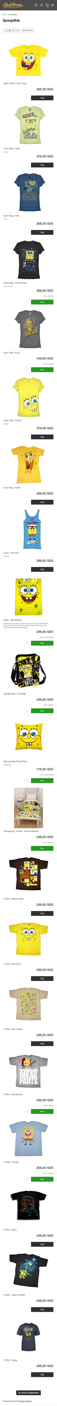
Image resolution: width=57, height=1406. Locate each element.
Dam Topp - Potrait (12, 420)
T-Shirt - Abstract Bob (13, 899)
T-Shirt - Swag (10, 1360)
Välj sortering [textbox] (27, 30)
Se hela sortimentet (28, 1393)
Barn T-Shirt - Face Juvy (15, 83)
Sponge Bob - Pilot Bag (15, 694)
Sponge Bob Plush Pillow (16, 761)
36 (12, 30)
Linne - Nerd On (11, 553)
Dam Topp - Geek (12, 148)
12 (7, 30)
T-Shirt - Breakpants (13, 1094)
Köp (42, 302)
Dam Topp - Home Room (15, 283)
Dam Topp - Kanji (12, 353)
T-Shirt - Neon (10, 1230)
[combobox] (28, 30)
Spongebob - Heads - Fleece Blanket (21, 831)
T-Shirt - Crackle (11, 1162)
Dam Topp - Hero (12, 216)
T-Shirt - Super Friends (14, 1295)
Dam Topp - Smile (12, 488)
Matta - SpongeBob (13, 620)
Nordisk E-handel (25, 1401)
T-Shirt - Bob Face (12, 964)
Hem (4, 14)
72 (18, 30)
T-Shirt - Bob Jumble (13, 1029)
